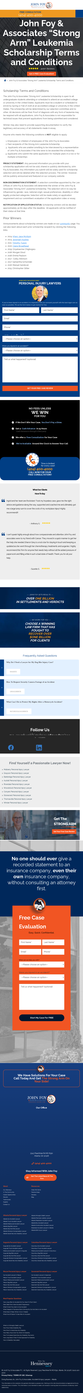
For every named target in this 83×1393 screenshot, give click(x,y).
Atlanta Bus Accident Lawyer (39, 1223)
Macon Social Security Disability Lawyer (15, 1289)
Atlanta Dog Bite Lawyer (10, 1226)
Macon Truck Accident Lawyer (12, 1277)
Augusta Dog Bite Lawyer (10, 1253)
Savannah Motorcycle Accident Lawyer (42, 1280)
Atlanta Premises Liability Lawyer (41, 1218)
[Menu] (79, 13)
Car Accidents (15, 691)
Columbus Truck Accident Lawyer (41, 1248)
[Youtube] (48, 1356)
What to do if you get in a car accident (15, 1307)
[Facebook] (27, 1356)
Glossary (33, 1194)
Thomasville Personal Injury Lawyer (18, 799)
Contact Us (6, 1204)
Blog (32, 1197)
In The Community (8, 1192)
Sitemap (29, 1375)
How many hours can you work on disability (16, 1332)
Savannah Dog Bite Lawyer (39, 1282)
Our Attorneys (7, 1190)
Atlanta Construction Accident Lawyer (42, 1225)
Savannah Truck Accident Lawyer (41, 1277)
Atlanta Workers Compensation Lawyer (14, 1231)
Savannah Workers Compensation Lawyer (43, 1287)
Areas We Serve (36, 1190)
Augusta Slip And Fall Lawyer (12, 1255)
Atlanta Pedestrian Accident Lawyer (41, 1220)
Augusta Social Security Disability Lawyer (15, 1260)
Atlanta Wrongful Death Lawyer (40, 1215)
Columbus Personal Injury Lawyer (44, 1242)
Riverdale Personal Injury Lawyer (17, 784)
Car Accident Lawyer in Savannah (41, 1275)
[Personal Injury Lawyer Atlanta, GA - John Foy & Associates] (41, 4)
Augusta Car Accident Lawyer (12, 1246)
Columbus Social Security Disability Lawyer (44, 1260)
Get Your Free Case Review (64, 832)
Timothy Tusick (19, 243)
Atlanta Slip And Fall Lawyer (11, 1228)
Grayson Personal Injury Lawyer (16, 773)
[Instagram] (55, 1356)
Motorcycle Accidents (19, 711)
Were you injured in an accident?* (15, 346)
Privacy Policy (7, 1375)
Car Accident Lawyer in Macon (12, 1275)
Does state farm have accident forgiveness (16, 1304)
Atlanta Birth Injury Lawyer (39, 1230)
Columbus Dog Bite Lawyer (39, 1253)
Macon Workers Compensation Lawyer (14, 1287)
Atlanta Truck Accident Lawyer (12, 1221)
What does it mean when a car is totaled (15, 1312)
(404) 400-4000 (30, 14)
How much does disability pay (12, 1328)
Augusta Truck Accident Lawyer (12, 1248)
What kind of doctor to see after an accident (16, 1314)
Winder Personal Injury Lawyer (16, 803)
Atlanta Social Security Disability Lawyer (15, 1233)
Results (5, 1197)
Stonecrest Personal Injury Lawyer (17, 795)
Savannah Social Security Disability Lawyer (43, 1289)
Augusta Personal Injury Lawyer (15, 1242)
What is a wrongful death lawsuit (13, 1325)
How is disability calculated (11, 1340)
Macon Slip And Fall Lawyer (11, 1285)
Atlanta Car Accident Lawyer (11, 1219)
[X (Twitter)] (34, 1356)
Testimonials (7, 1199)
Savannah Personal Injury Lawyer (44, 1271)
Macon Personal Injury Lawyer (14, 1271)
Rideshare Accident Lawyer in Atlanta (42, 1228)
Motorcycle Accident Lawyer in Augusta (15, 1251)
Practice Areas (35, 1192)
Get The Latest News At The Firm (42, 1177)
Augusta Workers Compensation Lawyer (15, 1258)
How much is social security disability (14, 1330)
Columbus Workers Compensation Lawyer (43, 1258)
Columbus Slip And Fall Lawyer (40, 1255)
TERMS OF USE (19, 1375)
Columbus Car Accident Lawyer (40, 1246)
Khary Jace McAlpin (22, 236)
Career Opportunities (9, 1194)
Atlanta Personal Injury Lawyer (15, 1215)
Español (5, 1202)
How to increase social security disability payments (18, 1335)
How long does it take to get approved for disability (19, 1337)
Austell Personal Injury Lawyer (16, 781)
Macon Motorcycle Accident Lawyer (13, 1280)
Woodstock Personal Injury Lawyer (18, 788)
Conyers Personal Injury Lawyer (16, 792)
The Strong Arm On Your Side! (51, 1080)
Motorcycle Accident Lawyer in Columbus (43, 1251)
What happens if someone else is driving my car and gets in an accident (25, 1309)
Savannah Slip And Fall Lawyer (40, 1285)
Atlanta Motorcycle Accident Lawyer (13, 1224)
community (65, 224)
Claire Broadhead (21, 246)
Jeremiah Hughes (21, 239)
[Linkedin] (41, 1356)
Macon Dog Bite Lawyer (10, 1282)
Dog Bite (13, 671)
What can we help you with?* (29, 960)
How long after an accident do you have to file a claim (20, 1302)
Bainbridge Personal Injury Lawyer (17, 777)
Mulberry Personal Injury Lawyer (16, 769)
